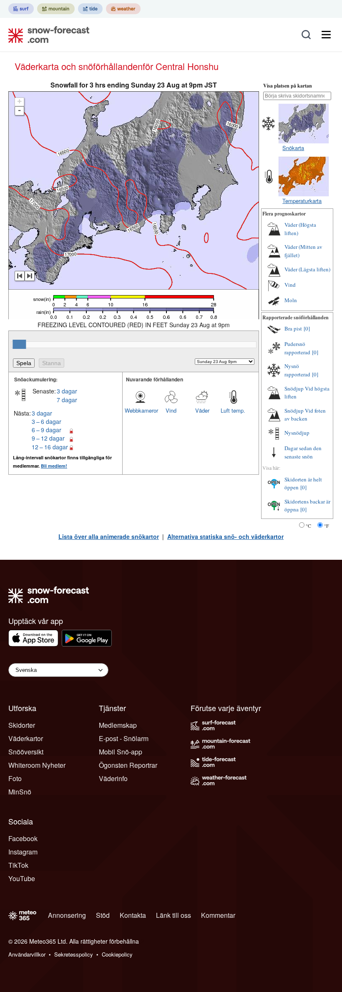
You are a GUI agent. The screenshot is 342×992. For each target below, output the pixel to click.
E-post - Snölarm (123, 738)
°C (308, 525)
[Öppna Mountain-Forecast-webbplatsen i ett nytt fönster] (56, 8)
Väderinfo (113, 778)
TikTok (18, 865)
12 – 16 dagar (50, 447)
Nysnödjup (296, 432)
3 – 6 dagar (46, 421)
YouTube (21, 878)
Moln (290, 300)
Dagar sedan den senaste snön (303, 452)
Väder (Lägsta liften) (307, 269)
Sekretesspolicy (73, 954)
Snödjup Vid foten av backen (305, 415)
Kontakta (133, 915)
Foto (15, 778)
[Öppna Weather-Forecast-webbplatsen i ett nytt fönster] (123, 8)
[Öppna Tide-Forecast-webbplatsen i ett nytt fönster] (90, 8)
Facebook (23, 838)
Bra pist (293, 328)
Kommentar (218, 915)
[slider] (19, 344)
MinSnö (19, 792)
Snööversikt (25, 752)
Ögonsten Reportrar (128, 765)
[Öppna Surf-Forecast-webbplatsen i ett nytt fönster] (21, 8)
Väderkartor (25, 738)
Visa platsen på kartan (287, 85)
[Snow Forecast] (46, 34)
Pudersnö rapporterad (297, 348)
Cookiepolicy (117, 954)
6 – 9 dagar (46, 430)
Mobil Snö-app (120, 752)
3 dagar (67, 391)
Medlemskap (118, 725)
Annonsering (67, 915)
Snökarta (293, 148)
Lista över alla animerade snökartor (108, 536)
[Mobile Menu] (326, 34)
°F (326, 525)
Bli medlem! (54, 466)
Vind (171, 410)
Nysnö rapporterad (297, 370)
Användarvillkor (26, 954)
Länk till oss (173, 915)
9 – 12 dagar (48, 438)
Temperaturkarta (302, 201)
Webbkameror (140, 410)
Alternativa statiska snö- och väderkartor (225, 536)
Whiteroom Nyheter (36, 765)
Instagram (23, 852)
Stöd (103, 915)
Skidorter (21, 725)
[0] (307, 328)
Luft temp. (233, 410)
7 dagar (67, 400)
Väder (202, 410)
